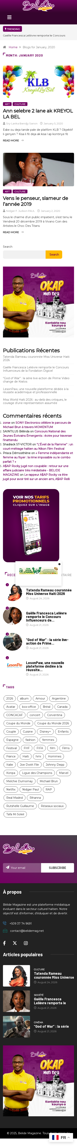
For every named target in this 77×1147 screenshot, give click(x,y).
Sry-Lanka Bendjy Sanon (22, 123)
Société (31, 609)
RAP (49, 789)
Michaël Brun (49, 781)
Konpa (10, 773)
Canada (62, 707)
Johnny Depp (55, 764)
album (24, 698)
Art (7, 104)
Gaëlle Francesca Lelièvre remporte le (50, 1001)
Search (7, 246)
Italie (9, 764)
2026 (9, 698)
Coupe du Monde (18, 723)
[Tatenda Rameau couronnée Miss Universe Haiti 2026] (16, 976)
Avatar (10, 707)
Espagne (12, 740)
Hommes (54, 756)
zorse (6, 422)
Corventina (54, 715)
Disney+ (45, 731)
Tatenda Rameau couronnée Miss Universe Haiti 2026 (36, 358)
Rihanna (35, 798)
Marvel (63, 773)
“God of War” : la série (51, 1026)
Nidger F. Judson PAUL (20, 210)
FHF (27, 748)
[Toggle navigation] (9, 18)
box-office (29, 707)
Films (65, 748)
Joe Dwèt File (29, 764)
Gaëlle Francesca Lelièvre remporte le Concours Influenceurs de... (46, 616)
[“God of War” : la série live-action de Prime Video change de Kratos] (16, 1026)
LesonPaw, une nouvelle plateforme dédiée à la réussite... (45, 666)
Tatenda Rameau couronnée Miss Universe (54, 975)
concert (35, 715)
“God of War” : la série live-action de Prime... (47, 641)
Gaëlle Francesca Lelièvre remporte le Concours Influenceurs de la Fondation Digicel (36, 369)
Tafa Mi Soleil (15, 814)
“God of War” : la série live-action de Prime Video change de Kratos (36, 379)
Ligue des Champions (37, 773)
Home (13, 47)
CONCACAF (14, 715)
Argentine (59, 698)
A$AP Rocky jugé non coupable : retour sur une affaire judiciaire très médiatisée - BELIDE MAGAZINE (36, 470)
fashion (30, 740)
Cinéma (30, 636)
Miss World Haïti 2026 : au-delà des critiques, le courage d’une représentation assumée (35, 401)
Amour (40, 698)
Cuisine (28, 731)
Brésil (46, 707)
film (52, 748)
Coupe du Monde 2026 (53, 723)
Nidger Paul (30, 789)
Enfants (63, 731)
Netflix (10, 789)
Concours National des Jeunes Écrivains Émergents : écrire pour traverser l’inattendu (37, 436)
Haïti (26, 756)
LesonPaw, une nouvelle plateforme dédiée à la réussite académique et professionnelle (36, 390)
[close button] (59, 564)
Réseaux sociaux (52, 806)
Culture (20, 104)
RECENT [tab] (13, 575)
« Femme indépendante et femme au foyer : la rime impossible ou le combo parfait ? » (38, 457)
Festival (11, 748)
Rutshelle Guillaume (20, 806)
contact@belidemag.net (27, 931)
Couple (11, 731)
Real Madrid (14, 798)
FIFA (40, 748)
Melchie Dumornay (19, 781)
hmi (38, 756)
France (11, 756)
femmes (48, 740)
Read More (11, 140)
